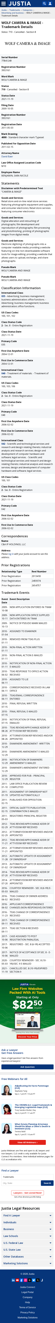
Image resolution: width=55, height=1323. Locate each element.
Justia (4, 10)
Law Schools (10, 1236)
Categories (27, 10)
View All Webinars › (27, 1142)
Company (27, 1297)
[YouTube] (17, 1280)
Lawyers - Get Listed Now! (28, 1192)
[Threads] (29, 1280)
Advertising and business (12, 13)
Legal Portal (27, 1292)
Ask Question (27, 1066)
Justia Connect (27, 1287)
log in (11, 553)
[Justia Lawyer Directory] (42, 1280)
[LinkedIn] (13, 1280)
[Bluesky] (33, 1280)
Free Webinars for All (14, 1079)
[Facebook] (21, 1280)
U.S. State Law (12, 1249)
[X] (37, 1280)
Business (8, 1229)
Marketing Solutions (15, 1263)
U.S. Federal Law (13, 1243)
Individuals (9, 1222)
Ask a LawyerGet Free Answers (12, 1051)
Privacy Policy (27, 1312)
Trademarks (14, 10)
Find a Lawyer (10, 1170)
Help (27, 1302)
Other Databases (13, 1256)
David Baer (7, 156)
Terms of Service (27, 1307)
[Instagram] (25, 1280)
